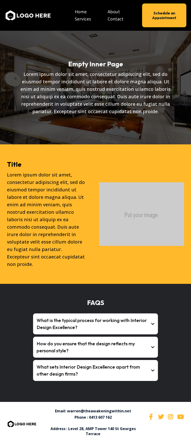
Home (81, 11)
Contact (115, 19)
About (114, 11)
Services (83, 19)
